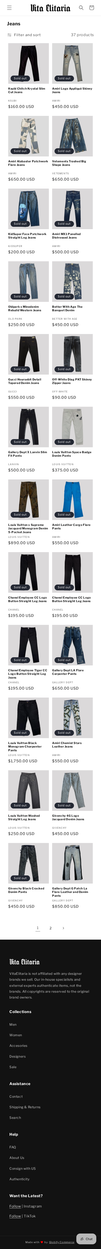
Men (13, 1024)
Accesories (18, 1046)
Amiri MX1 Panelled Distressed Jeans (66, 235)
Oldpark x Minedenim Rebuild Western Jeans (24, 308)
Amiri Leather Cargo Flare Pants (71, 526)
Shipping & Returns (25, 1107)
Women (15, 1035)
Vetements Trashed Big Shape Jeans (69, 163)
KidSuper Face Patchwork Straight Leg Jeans (27, 235)
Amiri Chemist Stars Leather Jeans (67, 744)
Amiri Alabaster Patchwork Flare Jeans (28, 163)
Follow (15, 1206)
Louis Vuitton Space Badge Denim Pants (72, 454)
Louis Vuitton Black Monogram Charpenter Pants (25, 746)
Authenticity (19, 1179)
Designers (17, 1056)
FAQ (12, 1147)
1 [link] (38, 928)
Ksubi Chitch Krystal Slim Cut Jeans (26, 90)
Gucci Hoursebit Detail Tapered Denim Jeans (24, 381)
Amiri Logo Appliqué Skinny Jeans (72, 90)
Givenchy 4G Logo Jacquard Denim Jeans (68, 817)
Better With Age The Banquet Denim (67, 308)
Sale (12, 1067)
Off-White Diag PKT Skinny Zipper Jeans (72, 381)
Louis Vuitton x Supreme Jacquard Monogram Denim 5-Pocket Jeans (28, 528)
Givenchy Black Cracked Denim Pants (26, 890)
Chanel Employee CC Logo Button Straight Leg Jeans (27, 599)
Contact (16, 1096)
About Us (16, 1158)
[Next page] (63, 928)
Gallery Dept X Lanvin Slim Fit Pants (27, 454)
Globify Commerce (61, 1242)
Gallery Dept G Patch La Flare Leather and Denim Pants (70, 892)
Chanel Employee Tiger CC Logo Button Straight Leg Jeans (27, 673)
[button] (9, 8)
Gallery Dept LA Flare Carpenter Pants (68, 672)
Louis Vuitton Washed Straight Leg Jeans (24, 817)
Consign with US (22, 1168)
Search (15, 1118)
